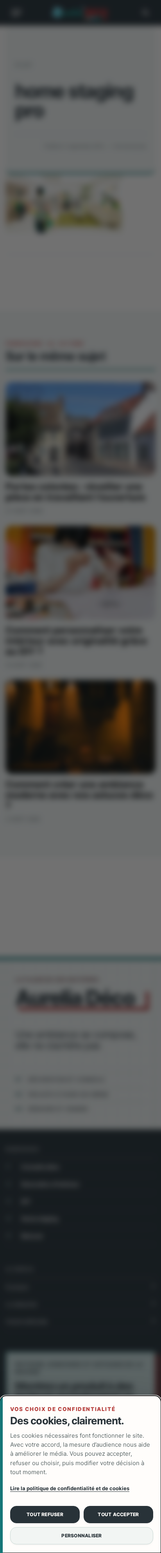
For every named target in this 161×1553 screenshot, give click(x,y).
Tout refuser (45, 1514)
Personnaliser (81, 1535)
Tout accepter (118, 1514)
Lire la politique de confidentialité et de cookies (69, 1488)
